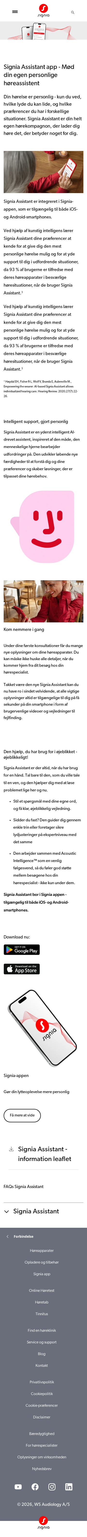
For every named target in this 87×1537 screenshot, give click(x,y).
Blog (41, 1354)
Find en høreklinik (42, 1331)
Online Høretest (41, 1291)
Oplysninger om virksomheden (41, 1457)
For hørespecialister (42, 1446)
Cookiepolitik (42, 1394)
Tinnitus (42, 1314)
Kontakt (42, 1366)
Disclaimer (41, 1417)
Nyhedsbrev (41, 1469)
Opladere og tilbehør (42, 1263)
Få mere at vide (22, 1115)
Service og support (42, 1342)
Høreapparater (42, 1251)
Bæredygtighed (41, 1434)
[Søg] (73, 12)
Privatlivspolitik (42, 1382)
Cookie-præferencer (42, 1406)
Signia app (41, 1274)
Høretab (41, 1302)
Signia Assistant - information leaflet (44, 1154)
